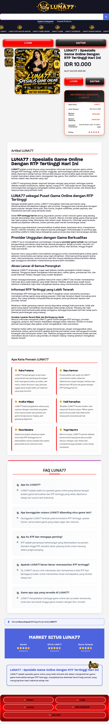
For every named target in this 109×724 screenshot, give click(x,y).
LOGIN (28, 43)
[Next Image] (58, 72)
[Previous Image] (17, 72)
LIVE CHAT (56, 716)
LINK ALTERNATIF (82, 708)
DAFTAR (81, 43)
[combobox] (51, 17)
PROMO (30, 699)
